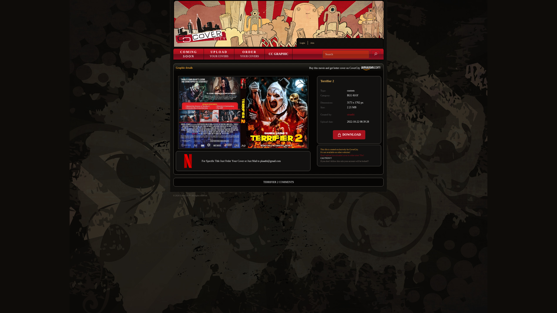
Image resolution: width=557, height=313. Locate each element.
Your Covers (219, 54)
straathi (350, 114)
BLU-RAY (353, 95)
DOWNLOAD (351, 134)
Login (302, 43)
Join (312, 43)
